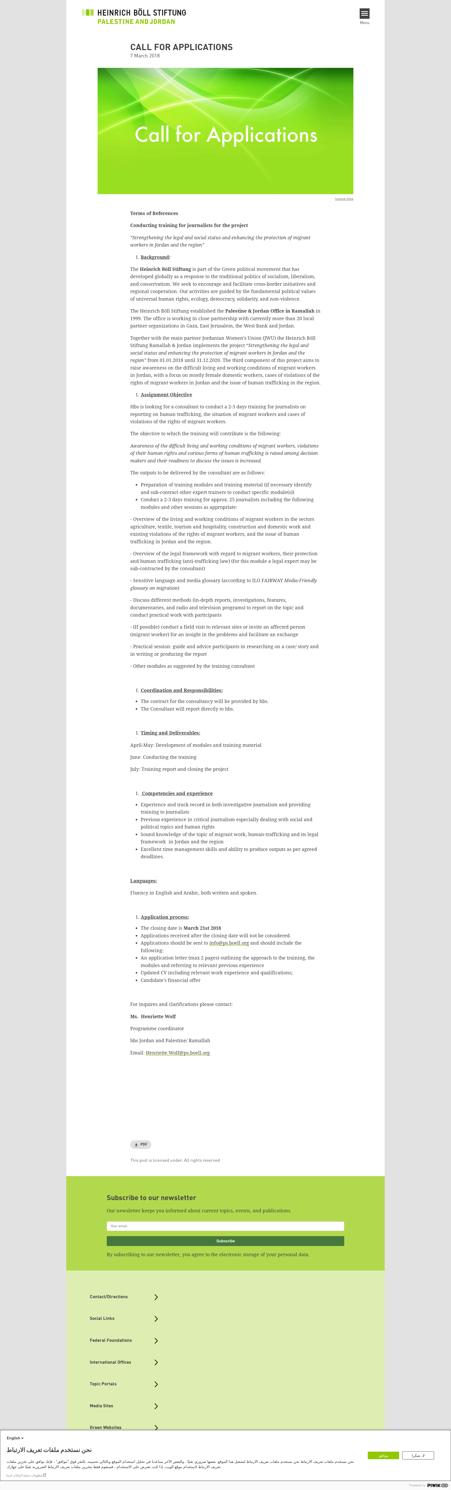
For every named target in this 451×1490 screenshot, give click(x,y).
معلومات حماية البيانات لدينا (24, 1475)
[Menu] (365, 13)
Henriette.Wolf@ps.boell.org (178, 1053)
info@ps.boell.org (229, 943)
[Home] (134, 16)
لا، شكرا (418, 1455)
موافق (383, 1455)
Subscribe (225, 1241)
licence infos (344, 199)
